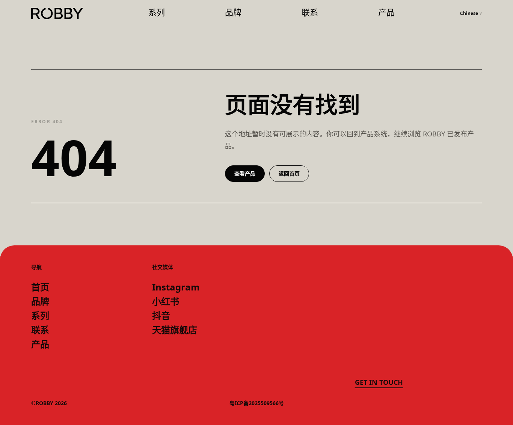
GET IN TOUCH (379, 382)
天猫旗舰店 (174, 330)
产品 (386, 13)
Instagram (176, 287)
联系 (310, 13)
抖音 (161, 315)
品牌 (233, 13)
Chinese (471, 14)
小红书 (165, 301)
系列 (156, 13)
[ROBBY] (57, 14)
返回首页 (289, 173)
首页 (40, 287)
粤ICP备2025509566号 (256, 403)
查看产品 (244, 173)
